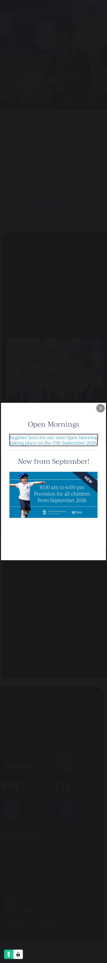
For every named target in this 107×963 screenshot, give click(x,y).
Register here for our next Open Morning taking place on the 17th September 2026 (54, 440)
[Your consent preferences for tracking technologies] (18, 954)
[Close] (100, 408)
